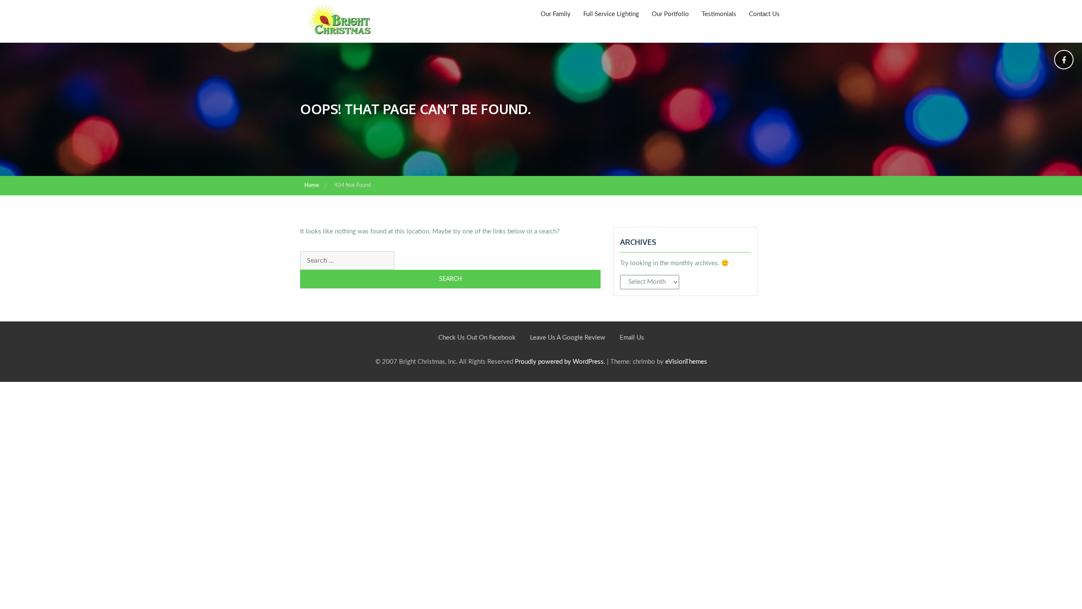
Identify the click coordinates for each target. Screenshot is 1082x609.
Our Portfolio (670, 14)
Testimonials (719, 14)
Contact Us (764, 14)
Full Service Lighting (611, 14)
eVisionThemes (686, 362)
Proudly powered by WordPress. (560, 362)
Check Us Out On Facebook (477, 338)
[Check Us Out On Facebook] (1064, 61)
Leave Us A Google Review (567, 338)
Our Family (556, 14)
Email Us (632, 338)
